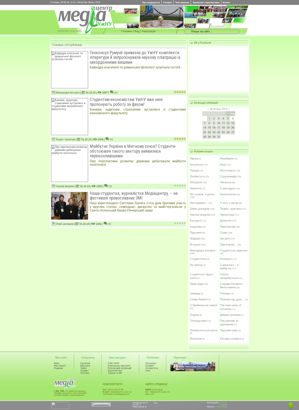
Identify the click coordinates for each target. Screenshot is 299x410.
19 (228, 127)
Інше (147, 370)
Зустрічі (225, 238)
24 (218, 132)
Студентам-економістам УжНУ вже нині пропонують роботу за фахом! (126, 102)
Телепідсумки (198, 320)
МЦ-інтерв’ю (227, 170)
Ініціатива (196, 226)
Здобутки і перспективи (206, 2)
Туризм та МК (115, 373)
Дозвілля (225, 220)
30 (214, 136)
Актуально (196, 164)
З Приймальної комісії (203, 305)
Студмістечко (198, 258)
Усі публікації (73, 45)
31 (218, 136)
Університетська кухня (204, 330)
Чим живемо (182, 2)
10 (218, 123)
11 (223, 123)
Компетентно (228, 194)
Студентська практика (233, 250)
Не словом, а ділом (202, 194)
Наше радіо (197, 283)
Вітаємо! (195, 244)
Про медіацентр (151, 2)
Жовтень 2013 (218, 109)
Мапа (56, 363)
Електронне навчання (119, 365)
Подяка (194, 314)
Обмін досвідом (64, 224)
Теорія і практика (65, 139)
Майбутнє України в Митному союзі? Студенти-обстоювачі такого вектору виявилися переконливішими (133, 151)
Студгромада (228, 176)
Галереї (167, 2)
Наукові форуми (64, 186)
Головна (126, 31)
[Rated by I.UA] (60, 408)
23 (214, 132)
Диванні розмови (230, 314)
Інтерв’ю (149, 365)
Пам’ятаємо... (228, 244)
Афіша (194, 158)
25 (223, 132)
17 (218, 127)
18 (223, 127)
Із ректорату (227, 188)
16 (214, 127)
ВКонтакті (85, 365)
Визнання (196, 338)
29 (209, 136)
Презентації (227, 214)
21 (204, 132)
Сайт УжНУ (113, 363)
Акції (223, 164)
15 (209, 127)
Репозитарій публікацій (119, 368)
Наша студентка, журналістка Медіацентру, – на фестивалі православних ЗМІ (134, 196)
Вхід (137, 31)
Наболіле (195, 188)
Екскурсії (195, 220)
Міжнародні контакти (67, 92)
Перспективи (228, 226)
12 (228, 123)
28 (204, 136)
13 (232, 123)
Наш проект (60, 365)
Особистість (197, 176)
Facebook (85, 363)
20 (232, 127)
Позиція (194, 170)
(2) (110, 186)
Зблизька (225, 182)
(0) (115, 92)
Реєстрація (148, 31)
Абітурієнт (196, 182)
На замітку (196, 264)
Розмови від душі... (232, 299)
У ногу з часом (229, 202)
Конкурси (225, 258)
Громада (195, 293)
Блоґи (226, 2)
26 (228, 132)
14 (204, 127)
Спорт (223, 232)
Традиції (195, 238)
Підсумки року (229, 330)
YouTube (84, 373)
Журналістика (115, 370)
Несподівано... (199, 202)
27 (232, 132)
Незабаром (227, 158)
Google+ (84, 370)
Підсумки (195, 232)
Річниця (225, 293)
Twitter (83, 368)
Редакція (58, 368)
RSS (98, 2)
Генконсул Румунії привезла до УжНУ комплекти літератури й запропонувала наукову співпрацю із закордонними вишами (135, 57)
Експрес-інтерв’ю (230, 338)
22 (209, 132)
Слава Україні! (199, 299)
